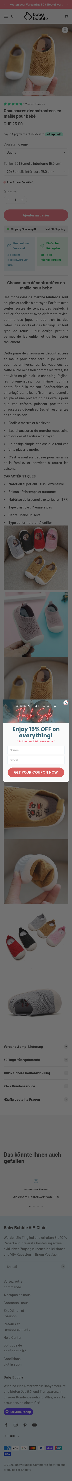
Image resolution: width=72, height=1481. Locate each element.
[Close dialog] (66, 703)
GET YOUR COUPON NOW (36, 772)
